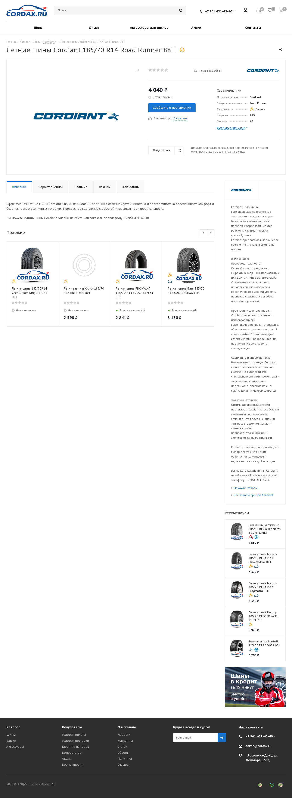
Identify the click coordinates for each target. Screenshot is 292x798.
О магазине (127, 727)
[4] (163, 70)
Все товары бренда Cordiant (253, 495)
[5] (167, 70)
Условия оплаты (74, 735)
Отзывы (123, 765)
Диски (11, 741)
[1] (150, 70)
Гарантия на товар (75, 747)
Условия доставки (75, 741)
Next (210, 233)
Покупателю (72, 727)
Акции (67, 759)
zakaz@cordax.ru (258, 746)
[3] (158, 70)
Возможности (72, 765)
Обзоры (123, 753)
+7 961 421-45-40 (218, 11)
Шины (11, 735)
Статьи (122, 747)
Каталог (13, 727)
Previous (203, 233)
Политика (125, 759)
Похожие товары (246, 488)
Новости (124, 735)
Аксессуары (15, 747)
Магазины (125, 741)
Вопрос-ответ (72, 753)
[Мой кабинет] (245, 10)
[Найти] (181, 10)
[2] (154, 70)
